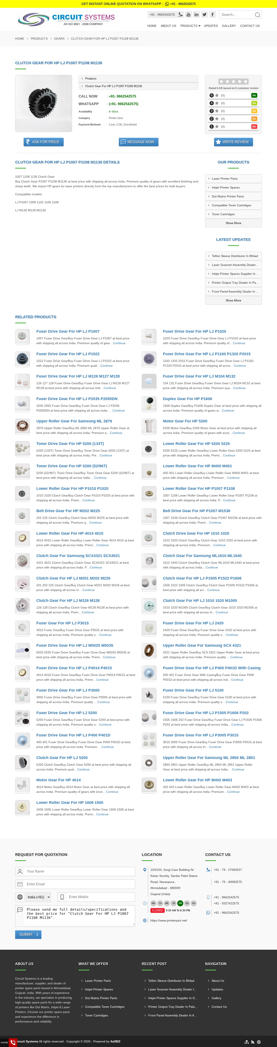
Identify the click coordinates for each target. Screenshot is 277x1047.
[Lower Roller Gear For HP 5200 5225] (149, 449)
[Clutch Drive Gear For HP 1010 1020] (149, 539)
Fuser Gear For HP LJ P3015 (62, 623)
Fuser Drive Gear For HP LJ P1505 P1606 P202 (206, 713)
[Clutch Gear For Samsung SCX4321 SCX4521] (22, 561)
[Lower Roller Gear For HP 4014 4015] (22, 539)
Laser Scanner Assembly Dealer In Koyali (237, 265)
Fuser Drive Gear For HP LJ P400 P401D (73, 735)
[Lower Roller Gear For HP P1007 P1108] (149, 494)
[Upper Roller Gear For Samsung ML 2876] (22, 427)
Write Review (236, 142)
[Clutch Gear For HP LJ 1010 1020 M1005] (149, 606)
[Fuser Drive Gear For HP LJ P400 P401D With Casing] (149, 673)
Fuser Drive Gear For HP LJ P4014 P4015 (74, 668)
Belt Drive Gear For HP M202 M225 (68, 511)
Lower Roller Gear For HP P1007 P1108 (199, 488)
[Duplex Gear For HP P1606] (149, 404)
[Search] (257, 14)
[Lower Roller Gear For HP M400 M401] (149, 471)
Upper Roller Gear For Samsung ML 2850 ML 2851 (209, 758)
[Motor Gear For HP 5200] (149, 427)
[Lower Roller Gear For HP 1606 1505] (22, 808)
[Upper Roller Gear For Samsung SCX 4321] (149, 651)
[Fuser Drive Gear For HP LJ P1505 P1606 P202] (149, 718)
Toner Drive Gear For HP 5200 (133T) (70, 443)
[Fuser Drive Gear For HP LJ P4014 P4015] (22, 673)
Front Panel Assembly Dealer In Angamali (237, 291)
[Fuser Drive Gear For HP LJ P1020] (149, 337)
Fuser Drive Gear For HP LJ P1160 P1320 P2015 (207, 354)
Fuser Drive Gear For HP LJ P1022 (68, 354)
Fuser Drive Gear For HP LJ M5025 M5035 (74, 645)
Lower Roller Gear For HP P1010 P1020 (72, 488)
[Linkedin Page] (196, 14)
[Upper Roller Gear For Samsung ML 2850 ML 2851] (149, 763)
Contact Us (250, 26)
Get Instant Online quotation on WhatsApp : (138, 4)
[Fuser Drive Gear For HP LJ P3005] (22, 696)
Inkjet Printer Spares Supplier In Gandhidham (237, 273)
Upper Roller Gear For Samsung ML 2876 (74, 421)
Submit (26, 934)
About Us (168, 26)
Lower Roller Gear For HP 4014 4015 (69, 533)
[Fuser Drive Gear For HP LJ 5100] (149, 696)
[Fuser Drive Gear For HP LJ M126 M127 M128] (22, 382)
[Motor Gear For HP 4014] (22, 785)
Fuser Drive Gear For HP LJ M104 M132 (199, 376)
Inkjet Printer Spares (226, 187)
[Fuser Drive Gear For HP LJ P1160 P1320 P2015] (149, 359)
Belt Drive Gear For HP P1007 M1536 (196, 511)
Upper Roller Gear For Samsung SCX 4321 (202, 645)
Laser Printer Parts (225, 178)
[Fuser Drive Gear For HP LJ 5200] (22, 718)
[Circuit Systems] (74, 19)
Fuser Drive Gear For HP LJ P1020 (194, 331)
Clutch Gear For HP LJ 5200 (62, 758)
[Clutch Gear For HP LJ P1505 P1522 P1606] (149, 584)
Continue (119, 343)
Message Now (140, 142)
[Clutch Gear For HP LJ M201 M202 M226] (22, 584)
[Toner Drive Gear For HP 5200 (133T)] (22, 449)
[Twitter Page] (204, 14)
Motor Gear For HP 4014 (58, 780)
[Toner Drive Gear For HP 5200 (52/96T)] (22, 471)
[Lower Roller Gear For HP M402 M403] (149, 785)
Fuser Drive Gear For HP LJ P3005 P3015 (200, 735)
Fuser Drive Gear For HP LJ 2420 (193, 623)
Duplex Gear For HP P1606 (187, 399)
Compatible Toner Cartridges (231, 205)
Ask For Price (45, 142)
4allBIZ (115, 1041)
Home (151, 26)
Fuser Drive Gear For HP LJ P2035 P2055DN (77, 399)
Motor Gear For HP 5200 (185, 421)
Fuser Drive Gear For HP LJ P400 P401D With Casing (212, 668)
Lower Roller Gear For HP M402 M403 (197, 780)
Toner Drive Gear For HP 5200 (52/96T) (71, 466)
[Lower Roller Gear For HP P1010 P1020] (22, 494)
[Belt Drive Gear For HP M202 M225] (22, 516)
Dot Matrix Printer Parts (228, 196)
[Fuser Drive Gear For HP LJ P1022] (22, 359)
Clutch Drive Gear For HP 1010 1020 (196, 533)
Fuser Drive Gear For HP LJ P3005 (68, 690)
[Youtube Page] (188, 14)
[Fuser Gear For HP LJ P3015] (22, 629)
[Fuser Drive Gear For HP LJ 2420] (149, 629)
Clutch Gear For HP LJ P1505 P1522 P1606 (202, 578)
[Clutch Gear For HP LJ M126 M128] (22, 606)
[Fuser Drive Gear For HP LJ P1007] (22, 337)
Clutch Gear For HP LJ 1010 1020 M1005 (200, 600)
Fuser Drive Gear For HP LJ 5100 (193, 690)
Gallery (229, 26)
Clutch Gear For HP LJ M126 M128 (68, 600)
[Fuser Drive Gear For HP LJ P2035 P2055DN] (22, 404)
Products (188, 26)
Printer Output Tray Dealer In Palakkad (237, 282)
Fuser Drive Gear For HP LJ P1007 (68, 331)
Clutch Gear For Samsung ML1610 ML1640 (202, 556)
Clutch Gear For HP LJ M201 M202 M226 (73, 578)
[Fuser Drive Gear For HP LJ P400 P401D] (22, 741)
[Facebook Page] (212, 14)
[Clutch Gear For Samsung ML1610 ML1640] (149, 561)
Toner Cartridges (223, 214)
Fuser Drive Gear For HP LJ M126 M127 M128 (78, 376)
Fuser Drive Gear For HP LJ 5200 (66, 713)
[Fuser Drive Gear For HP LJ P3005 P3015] (149, 741)
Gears (59, 38)
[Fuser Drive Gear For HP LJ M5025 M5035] (22, 651)
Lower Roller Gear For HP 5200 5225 (196, 443)
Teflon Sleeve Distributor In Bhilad (235, 256)
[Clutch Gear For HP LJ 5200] (22, 763)
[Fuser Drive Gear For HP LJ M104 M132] (149, 382)
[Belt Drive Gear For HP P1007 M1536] (149, 516)
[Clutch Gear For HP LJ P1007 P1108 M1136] (43, 103)
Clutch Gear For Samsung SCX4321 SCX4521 (78, 556)
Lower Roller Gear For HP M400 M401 (197, 466)
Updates (211, 26)
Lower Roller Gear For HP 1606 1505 (69, 802)
